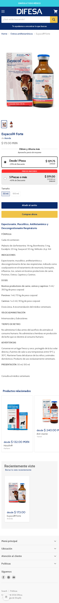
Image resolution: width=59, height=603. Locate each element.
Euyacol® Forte (14, 516)
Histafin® (8, 445)
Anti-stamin (42, 434)
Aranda (7, 138)
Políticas (13, 591)
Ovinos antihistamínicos (21, 34)
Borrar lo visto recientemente (18, 470)
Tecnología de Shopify (11, 598)
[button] (29, 162)
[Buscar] (54, 19)
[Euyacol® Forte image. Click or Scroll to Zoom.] (29, 78)
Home (4, 34)
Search (4, 591)
